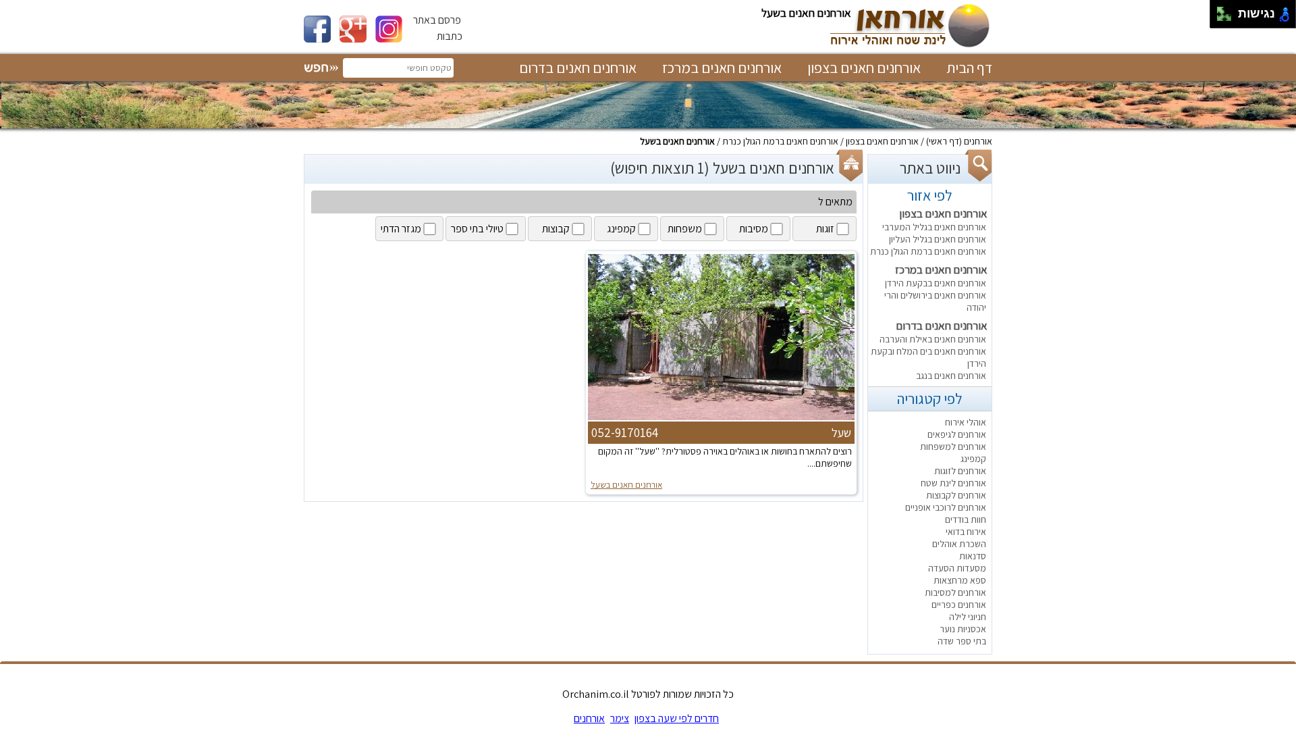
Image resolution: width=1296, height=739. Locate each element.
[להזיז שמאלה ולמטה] (1220, 18)
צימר (619, 718)
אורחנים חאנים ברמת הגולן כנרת (780, 141)
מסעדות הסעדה (957, 568)
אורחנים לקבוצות (956, 495)
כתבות (449, 36)
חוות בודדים (965, 519)
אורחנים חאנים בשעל (677, 141)
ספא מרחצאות (960, 580)
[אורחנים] (908, 46)
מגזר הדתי (401, 229)
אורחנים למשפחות (953, 446)
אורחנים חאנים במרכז (722, 67)
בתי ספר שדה (962, 641)
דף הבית (969, 67)
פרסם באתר (437, 20)
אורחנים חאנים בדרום (578, 67)
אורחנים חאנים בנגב (951, 376)
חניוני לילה (967, 617)
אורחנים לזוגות (960, 471)
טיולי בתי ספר (477, 229)
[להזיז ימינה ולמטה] (1228, 18)
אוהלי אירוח (965, 422)
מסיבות (753, 229)
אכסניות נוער (963, 629)
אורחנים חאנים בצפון (864, 67)
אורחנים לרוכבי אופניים (945, 507)
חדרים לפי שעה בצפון (676, 718)
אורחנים (978, 141)
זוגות (825, 229)
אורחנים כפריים (959, 604)
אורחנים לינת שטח (953, 483)
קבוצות (556, 229)
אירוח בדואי (966, 532)
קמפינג (973, 459)
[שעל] (721, 419)
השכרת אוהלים (959, 544)
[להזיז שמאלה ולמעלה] (1220, 10)
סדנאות (972, 556)
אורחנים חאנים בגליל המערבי (934, 227)
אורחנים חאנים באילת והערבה (933, 339)
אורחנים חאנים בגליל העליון (937, 239)
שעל (841, 432)
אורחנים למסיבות (955, 592)
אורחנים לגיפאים (956, 434)
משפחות (685, 229)
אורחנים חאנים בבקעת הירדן (935, 283)
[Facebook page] (322, 39)
